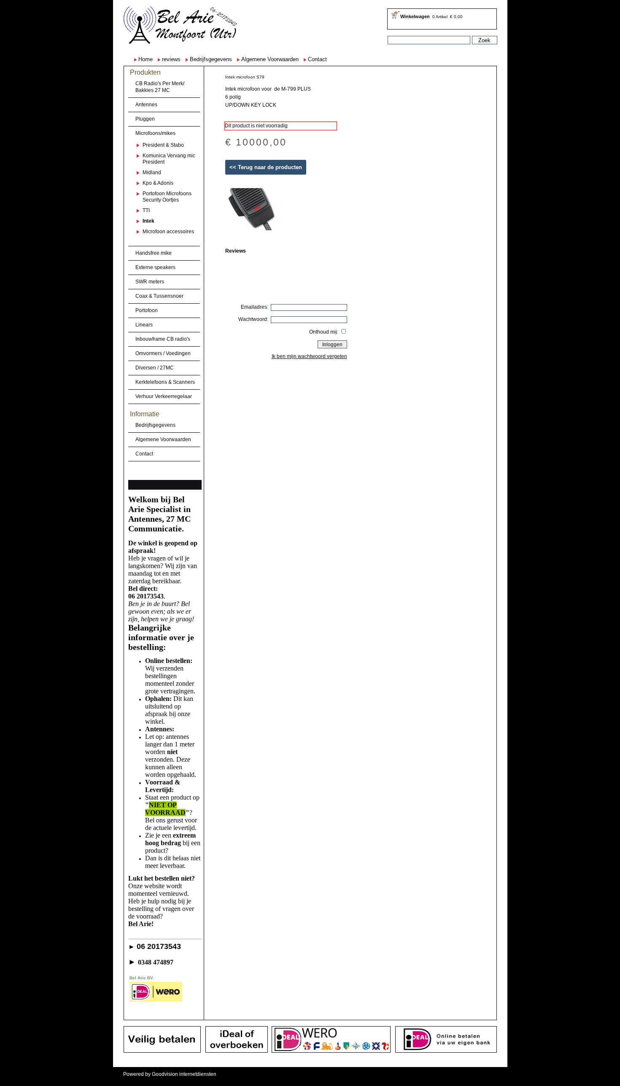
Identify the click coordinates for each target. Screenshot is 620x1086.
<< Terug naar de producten (265, 167)
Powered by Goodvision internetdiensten (169, 1074)
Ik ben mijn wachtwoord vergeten (309, 356)
